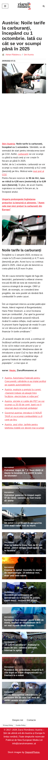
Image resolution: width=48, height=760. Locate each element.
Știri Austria (29, 54)
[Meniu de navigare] (5, 6)
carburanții (23, 154)
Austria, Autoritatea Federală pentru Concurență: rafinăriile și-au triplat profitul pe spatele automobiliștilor (25, 381)
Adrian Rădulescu (13, 54)
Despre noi (17, 720)
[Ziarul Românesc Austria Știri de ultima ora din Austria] (24, 6)
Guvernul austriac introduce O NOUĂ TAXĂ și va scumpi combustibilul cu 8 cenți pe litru (23, 416)
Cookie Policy (20, 725)
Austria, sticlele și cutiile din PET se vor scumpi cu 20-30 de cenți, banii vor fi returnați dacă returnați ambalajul (25, 404)
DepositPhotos (32, 752)
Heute (12, 370)
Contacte (31, 720)
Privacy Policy (8, 725)
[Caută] (44, 6)
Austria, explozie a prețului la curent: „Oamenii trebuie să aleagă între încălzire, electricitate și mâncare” (23, 393)
